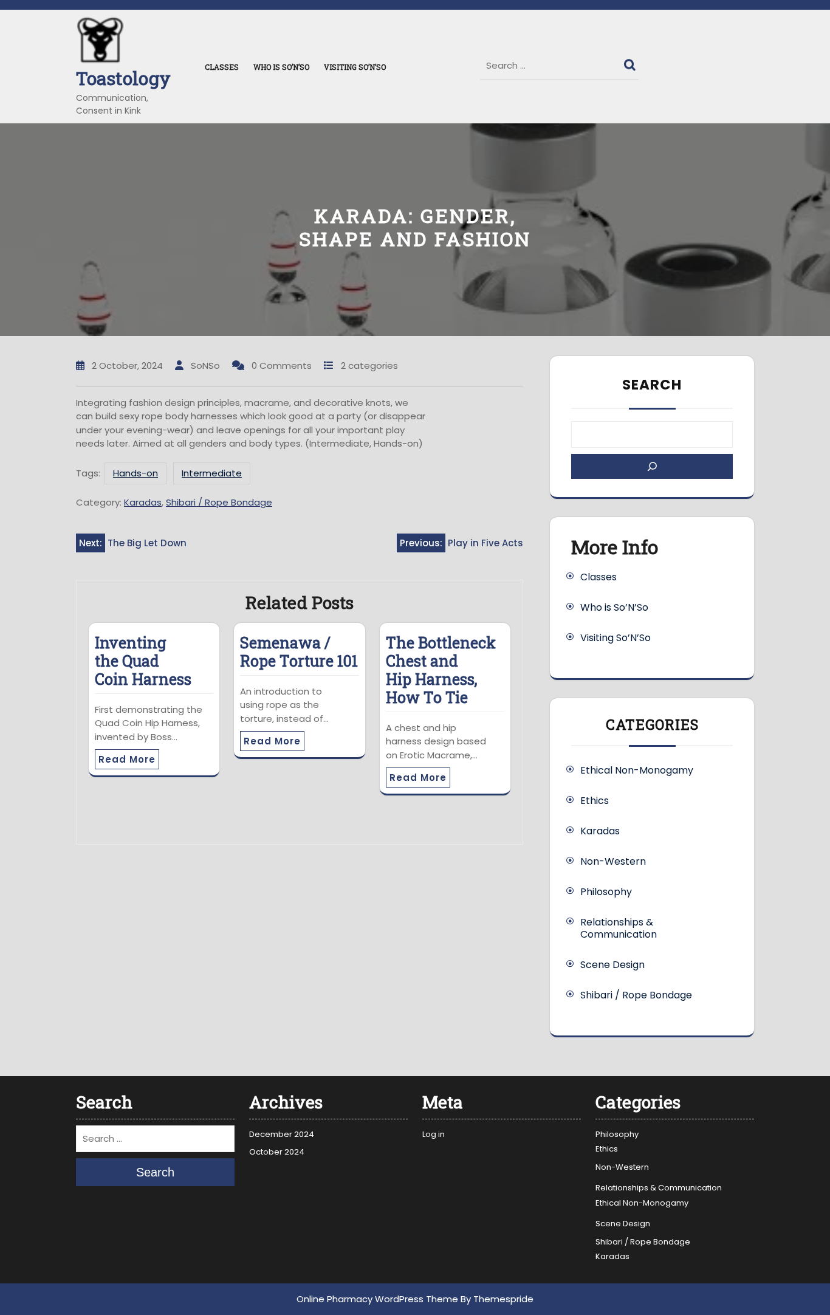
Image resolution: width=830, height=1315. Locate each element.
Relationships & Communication (618, 928)
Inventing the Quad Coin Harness (143, 661)
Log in (433, 1134)
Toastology (123, 78)
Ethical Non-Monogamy (636, 770)
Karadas (143, 502)
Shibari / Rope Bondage (219, 502)
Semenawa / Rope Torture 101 (299, 652)
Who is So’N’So (281, 67)
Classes (222, 67)
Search (631, 62)
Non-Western (613, 861)
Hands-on (135, 473)
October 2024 (276, 1152)
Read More (127, 759)
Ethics (594, 801)
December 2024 (281, 1134)
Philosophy (606, 892)
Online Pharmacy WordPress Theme (377, 1299)
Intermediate (212, 473)
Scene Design (612, 965)
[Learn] (652, 466)
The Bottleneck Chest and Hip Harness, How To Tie (441, 670)
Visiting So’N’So (355, 67)
